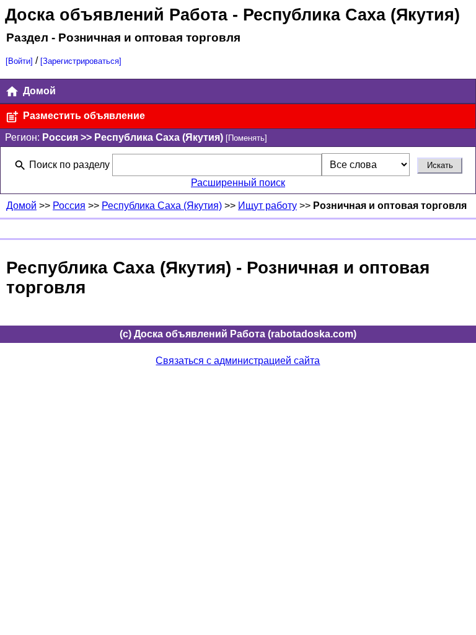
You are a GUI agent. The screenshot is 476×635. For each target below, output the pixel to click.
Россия (69, 205)
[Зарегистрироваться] (80, 61)
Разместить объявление (82, 115)
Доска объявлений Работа (116, 14)
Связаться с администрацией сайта (238, 360)
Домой (38, 91)
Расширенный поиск (238, 182)
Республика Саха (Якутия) (162, 205)
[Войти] (19, 61)
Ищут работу (267, 205)
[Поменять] (246, 138)
